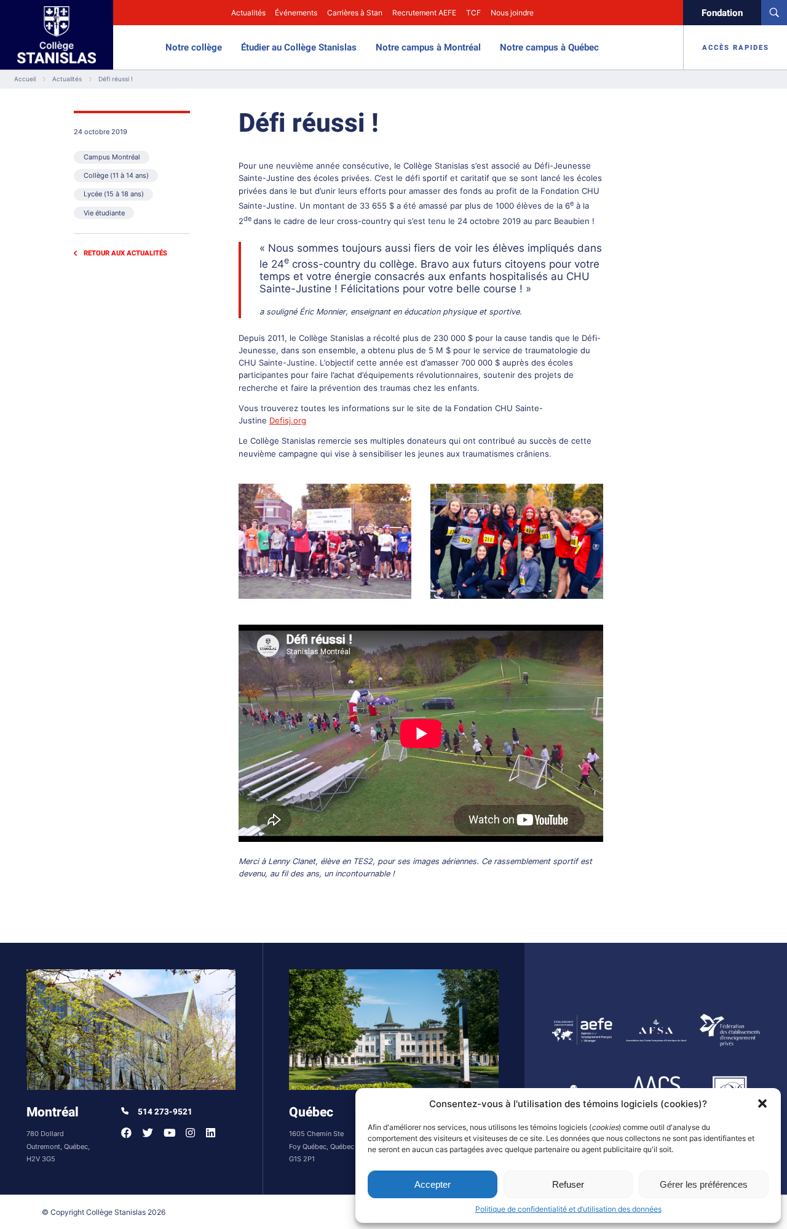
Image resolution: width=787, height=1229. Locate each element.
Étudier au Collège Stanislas (299, 47)
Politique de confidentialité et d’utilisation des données (568, 1209)
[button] (762, 1103)
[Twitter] (148, 1132)
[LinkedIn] (210, 1132)
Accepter (432, 1184)
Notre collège (193, 47)
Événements (296, 12)
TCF (473, 12)
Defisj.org (287, 420)
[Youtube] (169, 1132)
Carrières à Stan (354, 12)
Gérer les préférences (704, 1184)
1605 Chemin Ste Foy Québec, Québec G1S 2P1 (321, 1147)
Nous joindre (512, 12)
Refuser (568, 1184)
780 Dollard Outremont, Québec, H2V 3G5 (58, 1147)
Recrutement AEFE (424, 12)
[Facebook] (126, 1132)
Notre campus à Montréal (428, 47)
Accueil (25, 79)
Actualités (248, 12)
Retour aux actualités (125, 253)
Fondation (722, 13)
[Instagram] (190, 1132)
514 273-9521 (164, 1112)
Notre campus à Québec (549, 47)
